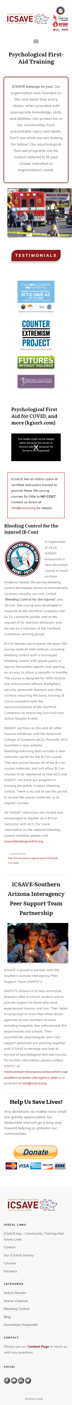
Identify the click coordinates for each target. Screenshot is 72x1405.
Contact (10, 1247)
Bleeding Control (16, 1309)
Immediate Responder (21, 1325)
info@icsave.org (23, 508)
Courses (10, 1263)
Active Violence (16, 1301)
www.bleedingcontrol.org (23, 841)
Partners (10, 1271)
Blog (7, 1317)
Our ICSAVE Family (19, 1255)
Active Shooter (15, 1293)
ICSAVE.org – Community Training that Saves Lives (34, 1236)
